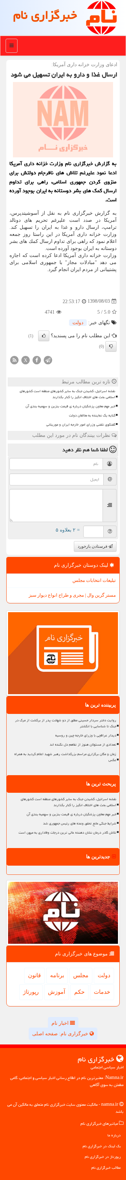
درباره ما (114, 1135)
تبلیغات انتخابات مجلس (94, 580)
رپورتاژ (31, 992)
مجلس (81, 975)
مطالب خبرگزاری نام (106, 1167)
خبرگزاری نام (45, 15)
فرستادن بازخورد (93, 546)
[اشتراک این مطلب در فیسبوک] (37, 359)
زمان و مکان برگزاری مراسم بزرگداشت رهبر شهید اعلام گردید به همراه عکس (65, 757)
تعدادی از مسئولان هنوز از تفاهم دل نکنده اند (83, 744)
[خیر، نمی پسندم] (111, 346)
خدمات (102, 992)
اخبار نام (60, 1023)
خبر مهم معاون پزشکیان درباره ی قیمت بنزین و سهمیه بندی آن (70, 406)
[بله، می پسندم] (43, 336)
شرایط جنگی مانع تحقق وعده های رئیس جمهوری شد (79, 823)
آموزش (56, 992)
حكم (79, 992)
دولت (77, 322)
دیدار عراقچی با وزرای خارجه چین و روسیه (85, 735)
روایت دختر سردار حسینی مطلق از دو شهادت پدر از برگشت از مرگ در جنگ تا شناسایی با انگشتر (65, 723)
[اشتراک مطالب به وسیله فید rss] (14, 359)
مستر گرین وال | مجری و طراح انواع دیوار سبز (72, 595)
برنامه (57, 975)
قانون (34, 975)
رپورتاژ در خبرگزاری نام (103, 1156)
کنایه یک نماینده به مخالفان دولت (92, 415)
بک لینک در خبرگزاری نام (102, 1146)
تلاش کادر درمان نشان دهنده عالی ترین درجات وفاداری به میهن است (67, 832)
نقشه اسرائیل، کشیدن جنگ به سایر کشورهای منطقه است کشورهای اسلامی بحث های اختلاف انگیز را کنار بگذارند (67, 394)
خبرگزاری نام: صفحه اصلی (61, 1033)
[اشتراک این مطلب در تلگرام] (48, 359)
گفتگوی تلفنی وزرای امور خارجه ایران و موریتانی (80, 424)
